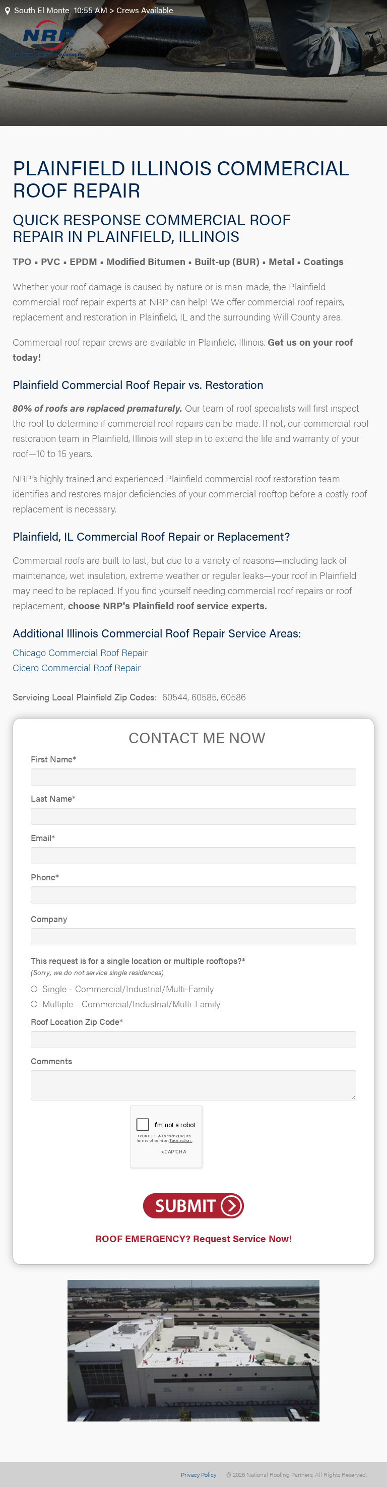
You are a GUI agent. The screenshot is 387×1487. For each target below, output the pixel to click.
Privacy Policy (198, 1474)
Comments (51, 1061)
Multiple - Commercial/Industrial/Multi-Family (131, 1003)
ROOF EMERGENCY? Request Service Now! (193, 1238)
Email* (43, 837)
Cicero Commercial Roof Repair (77, 667)
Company (49, 919)
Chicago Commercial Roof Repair (80, 652)
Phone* (45, 877)
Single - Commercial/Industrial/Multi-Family (128, 988)
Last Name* (53, 798)
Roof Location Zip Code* (77, 1021)
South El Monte (41, 10)
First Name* (53, 759)
